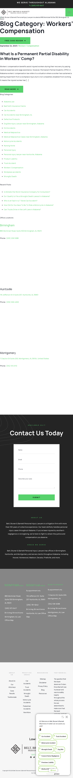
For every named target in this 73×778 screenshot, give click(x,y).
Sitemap (43, 679)
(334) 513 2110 (11, 366)
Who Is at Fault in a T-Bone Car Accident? (20, 201)
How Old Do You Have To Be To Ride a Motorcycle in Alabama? (29, 205)
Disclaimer (42, 683)
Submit (36, 497)
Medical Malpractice (12, 132)
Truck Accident (10, 163)
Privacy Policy (43, 686)
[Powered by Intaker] (57, 774)
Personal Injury (10, 150)
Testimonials (12, 697)
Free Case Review (14, 41)
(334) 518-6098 (54, 604)
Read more (10, 89)
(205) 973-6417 (37, 5)
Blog (42, 690)
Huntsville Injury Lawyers (35, 585)
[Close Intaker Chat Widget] (66, 716)
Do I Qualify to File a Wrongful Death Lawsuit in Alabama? (27, 196)
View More (27, 712)
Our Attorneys (12, 685)
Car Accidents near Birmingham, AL (18, 115)
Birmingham (7, 225)
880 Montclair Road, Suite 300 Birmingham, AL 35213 (21, 231)
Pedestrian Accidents (27, 707)
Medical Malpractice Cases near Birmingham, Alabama (26, 137)
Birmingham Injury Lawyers (14, 585)
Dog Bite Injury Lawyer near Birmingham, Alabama (24, 123)
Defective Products (12, 119)
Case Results (12, 692)
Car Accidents (9, 110)
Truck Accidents (27, 688)
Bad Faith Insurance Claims (15, 106)
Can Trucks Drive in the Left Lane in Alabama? (22, 209)
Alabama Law (9, 101)
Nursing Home (9, 145)
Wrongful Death (10, 176)
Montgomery (55, 585)
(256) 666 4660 (12, 302)
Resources (43, 693)
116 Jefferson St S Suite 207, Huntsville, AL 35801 (19, 295)
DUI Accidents (9, 128)
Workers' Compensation (29, 46)
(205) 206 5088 (12, 238)
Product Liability (10, 159)
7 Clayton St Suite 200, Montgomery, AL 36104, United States (24, 358)
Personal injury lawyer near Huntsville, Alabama (23, 154)
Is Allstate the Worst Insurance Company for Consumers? (27, 192)
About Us (12, 681)
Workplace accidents (12, 172)
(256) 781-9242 (32, 605)
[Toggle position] (62, 716)
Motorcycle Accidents (13, 141)
